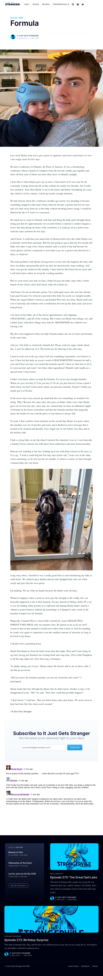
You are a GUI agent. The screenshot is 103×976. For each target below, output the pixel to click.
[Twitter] (82, 4)
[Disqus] (51, 797)
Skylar (13, 18)
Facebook (85, 966)
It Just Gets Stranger (27, 36)
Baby (21, 18)
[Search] (73, 4)
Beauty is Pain (15, 852)
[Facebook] (77, 4)
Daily (27, 4)
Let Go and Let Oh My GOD (22, 873)
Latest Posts (73, 966)
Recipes (46, 4)
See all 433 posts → (18, 885)
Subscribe (92, 4)
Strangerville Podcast (64, 4)
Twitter (95, 966)
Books (36, 4)
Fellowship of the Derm (20, 863)
